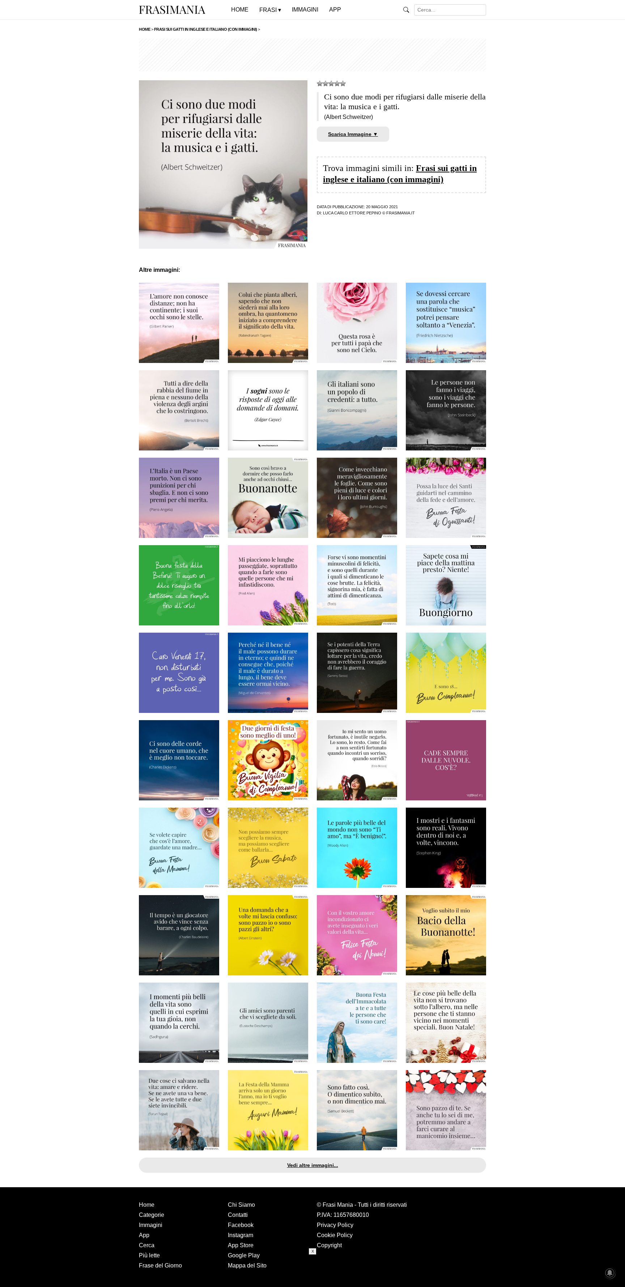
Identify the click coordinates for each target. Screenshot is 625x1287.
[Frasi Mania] (172, 9)
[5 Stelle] (343, 83)
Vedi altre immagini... (312, 1165)
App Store (241, 1245)
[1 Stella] (320, 83)
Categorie (151, 1215)
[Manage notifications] (610, 1273)
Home (146, 1205)
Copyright (329, 1245)
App (144, 1235)
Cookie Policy (335, 1235)
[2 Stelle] (325, 83)
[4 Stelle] (337, 83)
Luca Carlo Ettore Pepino (352, 213)
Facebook (241, 1225)
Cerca (146, 1245)
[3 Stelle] (331, 83)
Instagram (240, 1235)
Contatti (238, 1215)
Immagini (150, 1225)
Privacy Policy (335, 1225)
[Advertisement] (312, 55)
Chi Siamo (241, 1205)
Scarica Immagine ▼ (353, 134)
